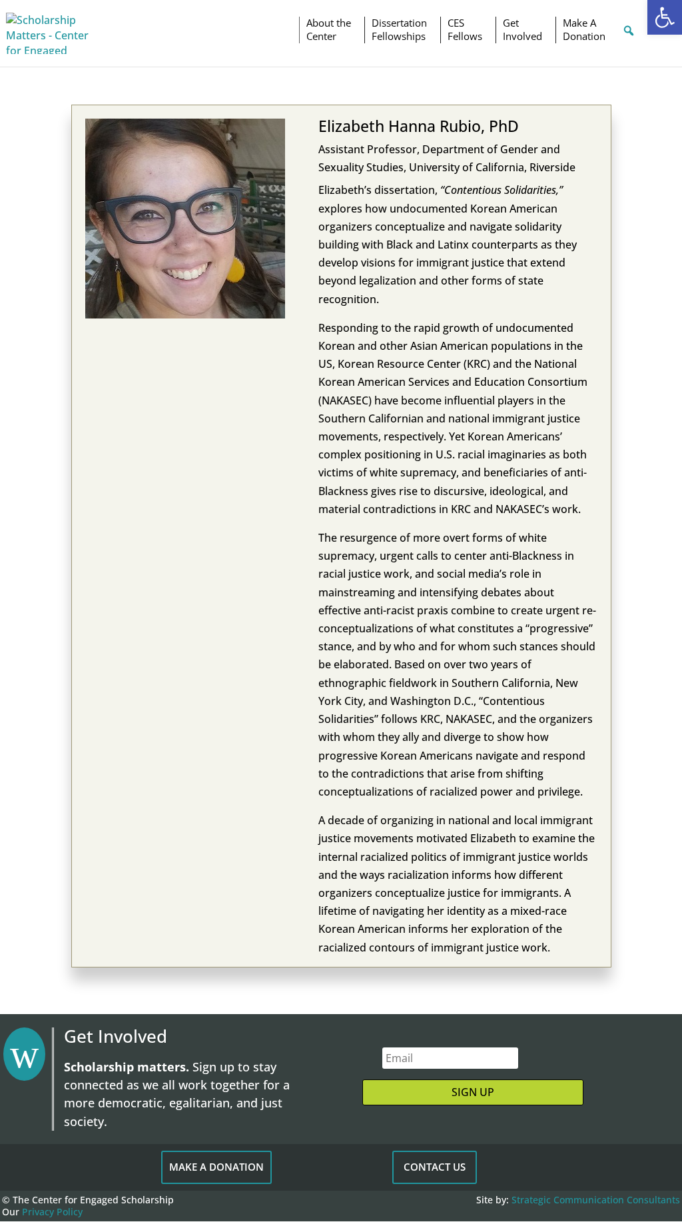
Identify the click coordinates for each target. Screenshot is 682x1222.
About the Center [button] (328, 30)
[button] (664, 17)
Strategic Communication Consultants (596, 1199)
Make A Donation (584, 30)
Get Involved (522, 30)
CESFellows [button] (465, 30)
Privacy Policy (52, 1211)
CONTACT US (435, 1166)
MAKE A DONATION (216, 1166)
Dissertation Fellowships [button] (399, 30)
